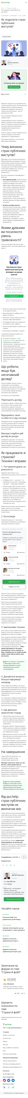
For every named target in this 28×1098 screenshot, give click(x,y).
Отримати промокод (14, 559)
